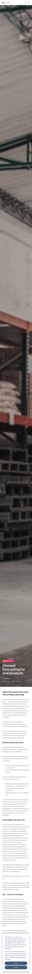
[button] (25, 2)
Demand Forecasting (8, 661)
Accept (16, 963)
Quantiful (6, 678)
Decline (16, 967)
